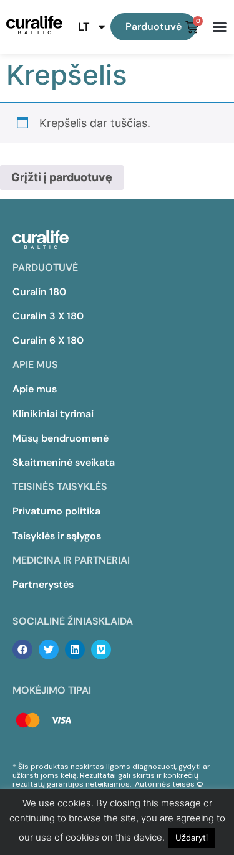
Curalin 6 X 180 (48, 340)
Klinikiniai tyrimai (53, 414)
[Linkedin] (75, 649)
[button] (219, 27)
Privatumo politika (56, 511)
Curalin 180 (39, 292)
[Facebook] (22, 649)
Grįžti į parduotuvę (61, 177)
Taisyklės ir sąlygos (56, 536)
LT (84, 26)
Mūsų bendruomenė (60, 438)
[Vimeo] (101, 649)
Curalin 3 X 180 (48, 316)
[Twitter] (49, 649)
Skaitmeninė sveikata (63, 462)
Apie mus (34, 389)
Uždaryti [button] (191, 838)
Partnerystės (43, 584)
